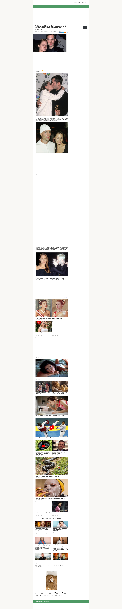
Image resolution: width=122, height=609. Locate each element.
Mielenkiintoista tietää (44, 6)
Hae (73, 25)
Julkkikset (51, 6)
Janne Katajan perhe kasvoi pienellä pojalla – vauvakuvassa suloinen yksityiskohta (60, 529)
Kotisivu (37, 6)
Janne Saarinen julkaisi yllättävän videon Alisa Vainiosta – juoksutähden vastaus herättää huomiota (60, 562)
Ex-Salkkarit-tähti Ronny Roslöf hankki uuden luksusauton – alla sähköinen (41, 529)
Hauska (56, 6)
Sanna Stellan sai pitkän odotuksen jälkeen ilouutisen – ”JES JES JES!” (42, 545)
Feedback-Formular (77, 2)
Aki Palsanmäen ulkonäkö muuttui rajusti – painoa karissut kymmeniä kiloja (42, 562)
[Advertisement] (61, 15)
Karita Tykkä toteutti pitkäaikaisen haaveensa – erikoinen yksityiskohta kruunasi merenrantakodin (60, 545)
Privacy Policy (84, 2)
